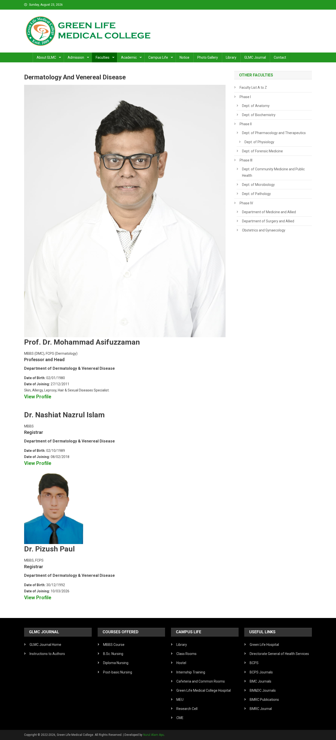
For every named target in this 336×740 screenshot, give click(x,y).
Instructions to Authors (47, 654)
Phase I (245, 97)
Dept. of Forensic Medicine (262, 151)
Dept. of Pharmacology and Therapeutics (274, 133)
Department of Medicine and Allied (269, 212)
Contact (280, 57)
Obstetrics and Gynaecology (263, 230)
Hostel (181, 663)
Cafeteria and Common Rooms (200, 681)
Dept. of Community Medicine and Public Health (273, 172)
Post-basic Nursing (117, 672)
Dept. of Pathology (256, 194)
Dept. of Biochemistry (258, 115)
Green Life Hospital (264, 645)
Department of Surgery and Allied (268, 221)
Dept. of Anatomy (256, 106)
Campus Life (158, 57)
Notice (184, 57)
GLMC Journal (255, 57)
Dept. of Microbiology (258, 185)
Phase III (246, 160)
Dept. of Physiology (259, 142)
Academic (129, 57)
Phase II (246, 124)
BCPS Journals (261, 672)
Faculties (102, 57)
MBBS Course (113, 645)
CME (179, 718)
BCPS (254, 663)
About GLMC (46, 57)
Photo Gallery (207, 57)
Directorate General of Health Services (279, 654)
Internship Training (190, 672)
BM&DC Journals (263, 690)
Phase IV (246, 203)
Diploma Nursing (115, 663)
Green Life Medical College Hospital (203, 690)
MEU (179, 700)
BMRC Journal (261, 709)
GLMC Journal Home (45, 645)
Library (231, 57)
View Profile (37, 397)
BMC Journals (260, 681)
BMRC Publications (264, 700)
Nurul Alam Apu (153, 735)
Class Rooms (186, 654)
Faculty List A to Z (253, 87)
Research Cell (187, 709)
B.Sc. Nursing (113, 654)
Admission (76, 57)
